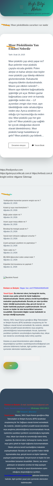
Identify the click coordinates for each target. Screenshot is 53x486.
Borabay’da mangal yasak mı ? (15, 229)
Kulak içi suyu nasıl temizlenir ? (15, 208)
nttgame (18, 177)
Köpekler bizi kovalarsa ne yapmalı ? (18, 264)
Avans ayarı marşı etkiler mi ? (15, 222)
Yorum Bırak (39, 145)
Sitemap (27, 177)
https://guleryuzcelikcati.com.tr (15, 173)
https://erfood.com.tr (42, 173)
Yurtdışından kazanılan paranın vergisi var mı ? (22, 201)
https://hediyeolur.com (11, 170)
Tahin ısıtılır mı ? (9, 250)
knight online (6, 177)
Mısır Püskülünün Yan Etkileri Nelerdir (24, 46)
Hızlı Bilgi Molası (36, 6)
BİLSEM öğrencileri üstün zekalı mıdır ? (19, 257)
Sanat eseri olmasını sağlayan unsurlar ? (19, 236)
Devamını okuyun (20, 146)
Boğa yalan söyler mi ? (12, 215)
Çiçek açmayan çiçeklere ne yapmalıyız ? (19, 243)
